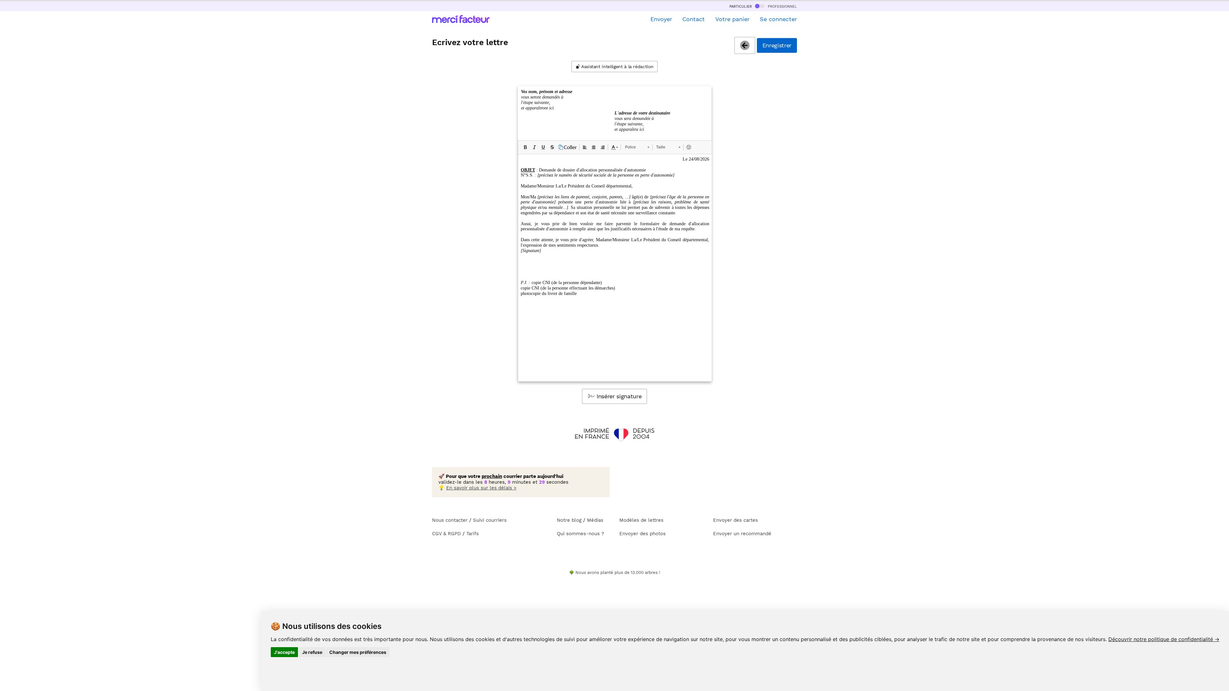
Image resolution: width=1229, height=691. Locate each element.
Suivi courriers (490, 520)
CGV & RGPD (446, 533)
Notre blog (569, 520)
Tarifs (472, 533)
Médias (595, 520)
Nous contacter (450, 520)
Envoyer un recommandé (742, 533)
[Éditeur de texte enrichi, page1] (615, 267)
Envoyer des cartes (735, 520)
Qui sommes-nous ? (580, 533)
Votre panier (732, 19)
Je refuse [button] (312, 652)
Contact (693, 19)
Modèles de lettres (641, 520)
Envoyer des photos (642, 533)
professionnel (781, 6)
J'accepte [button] (284, 652)
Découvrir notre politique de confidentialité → (1163, 639)
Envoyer (661, 19)
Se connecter (778, 19)
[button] (525, 147)
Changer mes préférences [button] (357, 652)
